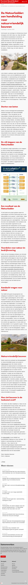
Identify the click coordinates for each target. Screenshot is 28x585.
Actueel (2, 4)
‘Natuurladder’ (4, 44)
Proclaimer (14, 568)
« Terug (3, 461)
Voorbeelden (3, 571)
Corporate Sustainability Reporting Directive (12, 269)
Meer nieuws (7, 466)
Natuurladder (6, 437)
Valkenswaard (4, 364)
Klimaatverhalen (4, 567)
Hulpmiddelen (4, 570)
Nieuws (13, 563)
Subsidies (3, 573)
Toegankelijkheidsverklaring (17, 571)
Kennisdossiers (4, 568)
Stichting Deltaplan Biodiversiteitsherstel (11, 84)
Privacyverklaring (15, 570)
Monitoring (3, 575)
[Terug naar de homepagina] (10, 1)
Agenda (13, 565)
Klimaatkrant (14, 567)
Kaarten (2, 565)
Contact (3, 556)
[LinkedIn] (25, 581)
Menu (23, 1)
